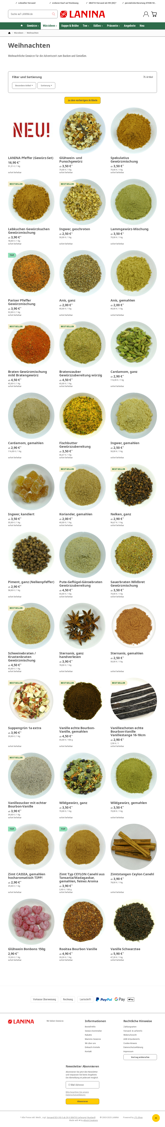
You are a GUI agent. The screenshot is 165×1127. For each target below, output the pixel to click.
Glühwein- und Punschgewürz (70, 159)
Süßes (97, 25)
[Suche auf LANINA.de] (53, 14)
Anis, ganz (67, 300)
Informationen (95, 1021)
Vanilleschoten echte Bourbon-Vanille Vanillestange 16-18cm (128, 731)
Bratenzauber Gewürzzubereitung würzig (80, 373)
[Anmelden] (146, 14)
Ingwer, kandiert (21, 514)
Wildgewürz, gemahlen (129, 803)
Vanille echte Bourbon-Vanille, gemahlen (77, 729)
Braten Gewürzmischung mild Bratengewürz (27, 373)
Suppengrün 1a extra (24, 728)
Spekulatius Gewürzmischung (124, 159)
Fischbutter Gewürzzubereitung (75, 444)
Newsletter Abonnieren (82, 1066)
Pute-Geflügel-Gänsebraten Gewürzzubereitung (80, 583)
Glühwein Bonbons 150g (26, 949)
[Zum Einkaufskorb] (154, 14)
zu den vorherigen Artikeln (82, 100)
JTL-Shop (138, 1117)
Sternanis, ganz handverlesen (71, 655)
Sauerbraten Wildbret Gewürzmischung (128, 583)
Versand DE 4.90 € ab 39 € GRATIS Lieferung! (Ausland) (71, 1117)
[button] (82, 85)
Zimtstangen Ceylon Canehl (132, 874)
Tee (85, 25)
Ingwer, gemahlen (125, 443)
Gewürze (32, 25)
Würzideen (49, 25)
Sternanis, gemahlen (127, 653)
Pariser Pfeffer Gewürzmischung (21, 302)
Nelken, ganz (121, 514)
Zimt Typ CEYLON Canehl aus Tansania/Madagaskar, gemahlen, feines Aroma (82, 877)
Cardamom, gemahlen (25, 443)
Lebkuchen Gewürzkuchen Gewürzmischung (29, 230)
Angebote (130, 25)
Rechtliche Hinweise (137, 1021)
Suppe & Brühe (70, 25)
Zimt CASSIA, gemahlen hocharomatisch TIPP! (26, 875)
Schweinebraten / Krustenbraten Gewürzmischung (22, 657)
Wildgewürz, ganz (73, 803)
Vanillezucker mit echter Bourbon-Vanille (27, 804)
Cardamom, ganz (124, 371)
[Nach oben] (156, 1118)
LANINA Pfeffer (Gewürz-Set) (30, 158)
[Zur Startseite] (82, 14)
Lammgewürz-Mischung (130, 229)
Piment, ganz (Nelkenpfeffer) (31, 582)
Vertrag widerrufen (140, 1057)
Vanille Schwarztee (125, 949)
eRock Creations (90, 1120)
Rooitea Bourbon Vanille (78, 949)
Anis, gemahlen (123, 300)
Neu (142, 25)
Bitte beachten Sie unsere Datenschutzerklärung (77, 1093)
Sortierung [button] (45, 85)
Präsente (112, 25)
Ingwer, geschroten (74, 229)
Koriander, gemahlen (75, 514)
